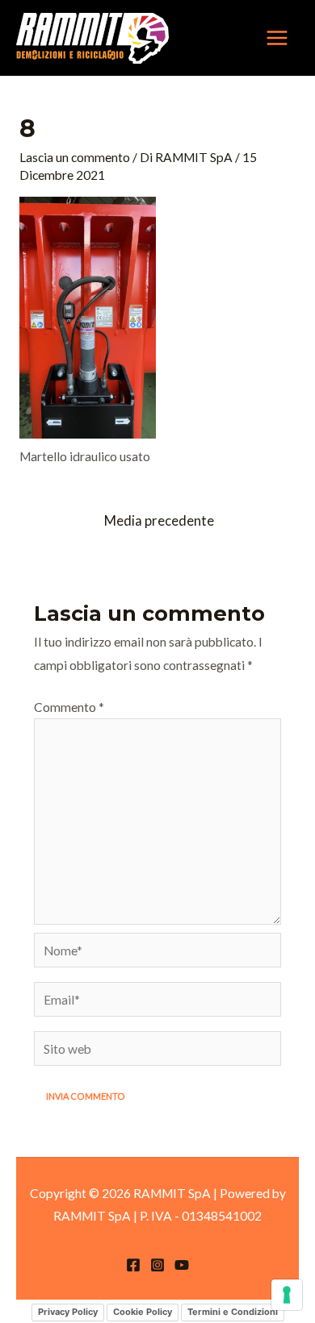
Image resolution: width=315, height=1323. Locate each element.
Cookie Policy (142, 1311)
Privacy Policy (68, 1311)
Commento (69, 707)
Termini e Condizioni (232, 1311)
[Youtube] (181, 1265)
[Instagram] (157, 1265)
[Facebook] (133, 1265)
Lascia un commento (74, 157)
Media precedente (159, 521)
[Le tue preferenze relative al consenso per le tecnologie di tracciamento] (286, 1294)
